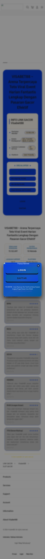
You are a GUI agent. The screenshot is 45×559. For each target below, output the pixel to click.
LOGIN (22, 270)
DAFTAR (22, 278)
